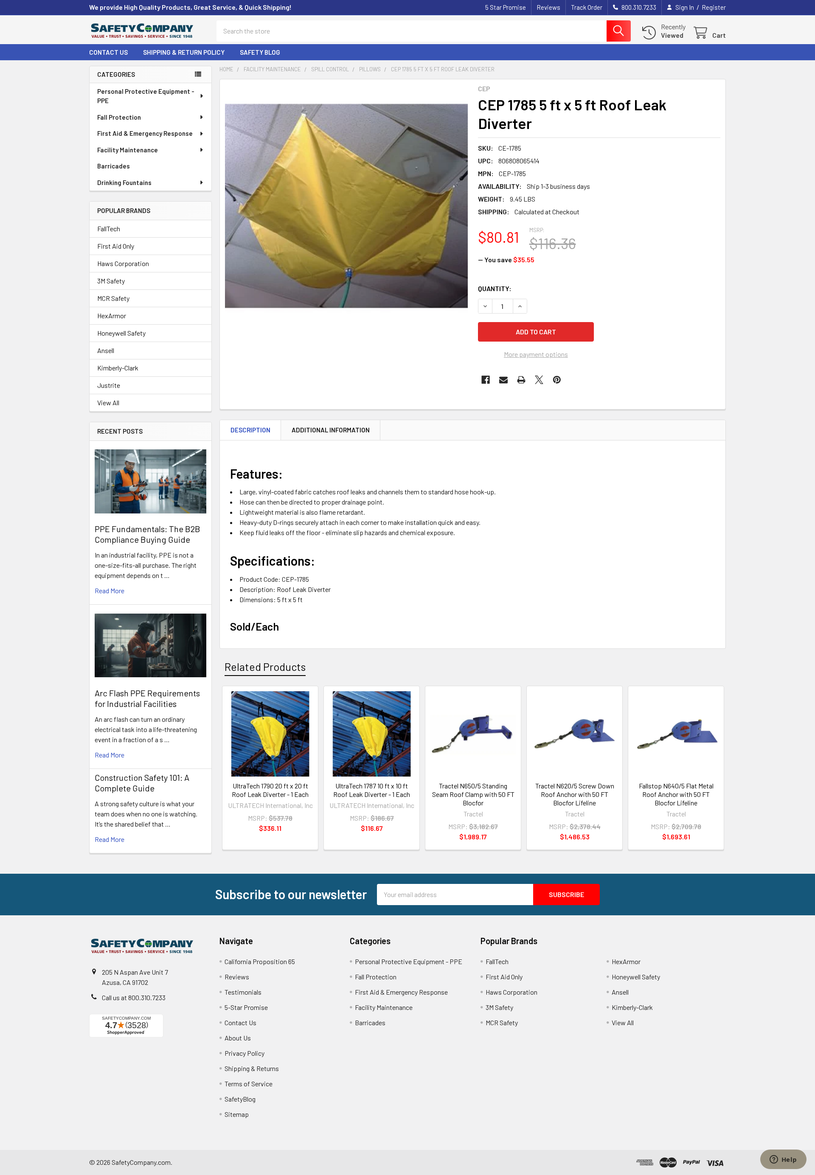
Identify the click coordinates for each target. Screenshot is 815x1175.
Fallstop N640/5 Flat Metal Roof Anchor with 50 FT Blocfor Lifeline (676, 794)
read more (109, 590)
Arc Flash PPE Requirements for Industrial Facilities (147, 698)
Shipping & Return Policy (184, 52)
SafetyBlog (240, 1099)
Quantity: (494, 288)
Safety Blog (260, 52)
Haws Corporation (123, 263)
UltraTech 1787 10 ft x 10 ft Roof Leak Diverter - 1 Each (371, 790)
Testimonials (243, 992)
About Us (238, 1038)
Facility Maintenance (127, 150)
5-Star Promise (246, 1007)
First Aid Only (115, 246)
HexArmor (111, 315)
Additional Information (331, 430)
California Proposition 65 (260, 961)
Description (250, 430)
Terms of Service (249, 1084)
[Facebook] (485, 379)
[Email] (503, 379)
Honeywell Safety (121, 333)
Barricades (113, 166)
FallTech (108, 228)
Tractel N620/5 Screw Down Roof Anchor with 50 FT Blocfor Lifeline (574, 794)
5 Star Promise (505, 7)
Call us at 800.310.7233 (134, 997)
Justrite (108, 385)
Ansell (105, 350)
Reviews (548, 7)
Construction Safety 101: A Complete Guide (142, 782)
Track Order (586, 7)
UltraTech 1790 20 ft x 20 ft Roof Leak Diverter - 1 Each (270, 790)
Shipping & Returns (252, 1068)
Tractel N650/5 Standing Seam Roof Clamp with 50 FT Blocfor (473, 794)
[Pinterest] (557, 379)
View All (108, 402)
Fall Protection (119, 117)
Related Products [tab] (265, 666)
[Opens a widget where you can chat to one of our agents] (783, 1160)
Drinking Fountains (124, 182)
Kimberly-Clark (117, 368)
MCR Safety (113, 298)
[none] (346, 205)
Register (714, 7)
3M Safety (111, 281)
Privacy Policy (244, 1053)
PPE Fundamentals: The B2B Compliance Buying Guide (147, 534)
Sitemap (237, 1114)
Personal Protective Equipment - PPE (145, 96)
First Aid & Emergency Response (145, 133)
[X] (539, 379)
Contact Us (108, 52)
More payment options (536, 354)
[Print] (521, 379)
